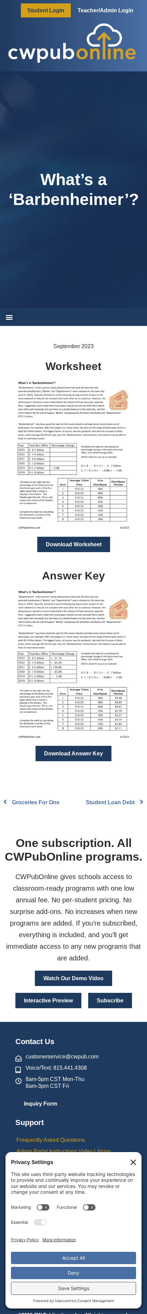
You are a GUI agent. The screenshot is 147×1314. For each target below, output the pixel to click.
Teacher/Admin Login (105, 10)
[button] (9, 317)
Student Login (45, 10)
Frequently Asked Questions (50, 1140)
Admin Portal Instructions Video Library (63, 1151)
